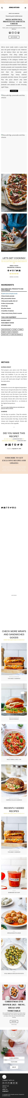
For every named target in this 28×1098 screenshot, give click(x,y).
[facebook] (6, 1083)
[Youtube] (11, 1083)
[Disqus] (14, 532)
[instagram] (3, 1083)
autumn (14, 329)
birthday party (5, 334)
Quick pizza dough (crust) (9, 293)
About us (5, 1086)
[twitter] (14, 1083)
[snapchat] (16, 1083)
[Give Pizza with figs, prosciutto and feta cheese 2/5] (12, 273)
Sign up (14, 1067)
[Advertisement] (14, 346)
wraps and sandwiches (16, 334)
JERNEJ (14, 7)
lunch (9, 332)
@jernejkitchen (17, 439)
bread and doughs (6, 329)
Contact (5, 1091)
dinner (3, 332)
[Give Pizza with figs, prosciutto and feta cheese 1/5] (10, 273)
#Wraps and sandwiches (14, 13)
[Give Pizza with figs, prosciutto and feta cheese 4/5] (16, 273)
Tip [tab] (2, 405)
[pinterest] (8, 1083)
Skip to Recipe (14, 37)
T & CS (4, 1087)
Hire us (4, 1089)
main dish (15, 332)
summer (20, 329)
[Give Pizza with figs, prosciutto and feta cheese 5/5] (18, 273)
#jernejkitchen (21, 440)
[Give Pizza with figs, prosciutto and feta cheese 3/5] (14, 273)
